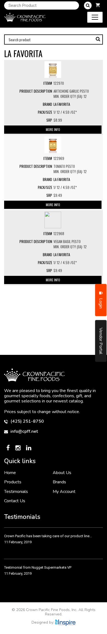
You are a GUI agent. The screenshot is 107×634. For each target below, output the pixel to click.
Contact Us (14, 501)
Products (12, 482)
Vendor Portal (101, 341)
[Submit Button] (88, 5)
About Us (62, 473)
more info (53, 129)
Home (10, 473)
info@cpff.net (23, 431)
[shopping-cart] (98, 5)
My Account (64, 492)
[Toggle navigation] (95, 17)
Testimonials (16, 492)
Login (101, 302)
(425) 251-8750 (26, 421)
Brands (59, 482)
